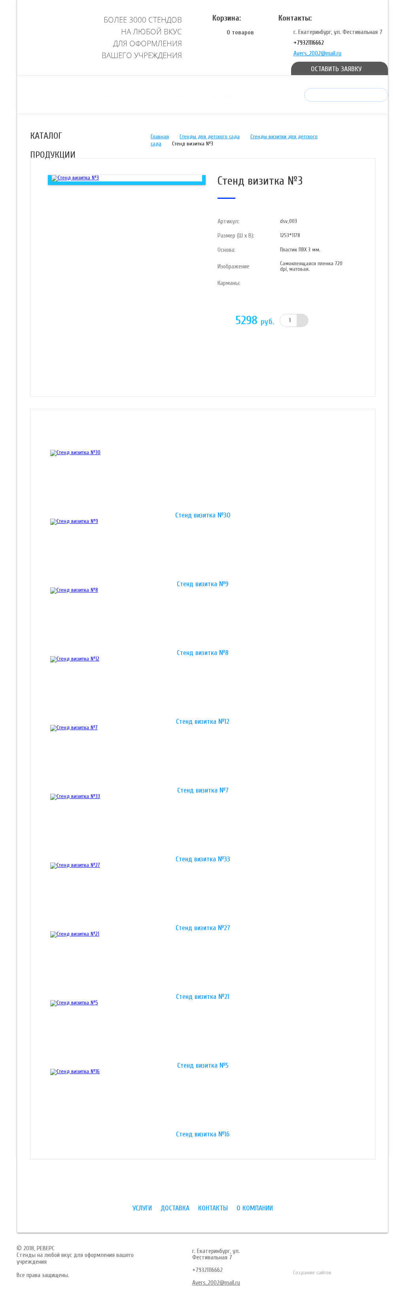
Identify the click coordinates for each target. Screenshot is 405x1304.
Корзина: (226, 18)
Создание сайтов (312, 1272)
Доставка (139, 96)
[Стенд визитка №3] (75, 178)
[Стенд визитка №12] (202, 687)
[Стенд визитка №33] (202, 825)
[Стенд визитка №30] (202, 481)
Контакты (176, 96)
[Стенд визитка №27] (202, 893)
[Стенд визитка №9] (202, 550)
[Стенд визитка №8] (202, 618)
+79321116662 (308, 42)
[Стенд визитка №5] (202, 1031)
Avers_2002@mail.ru (317, 53)
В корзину (258, 338)
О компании (215, 96)
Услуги (106, 96)
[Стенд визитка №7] (202, 756)
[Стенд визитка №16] (202, 1100)
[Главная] (51, 36)
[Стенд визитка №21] (202, 962)
